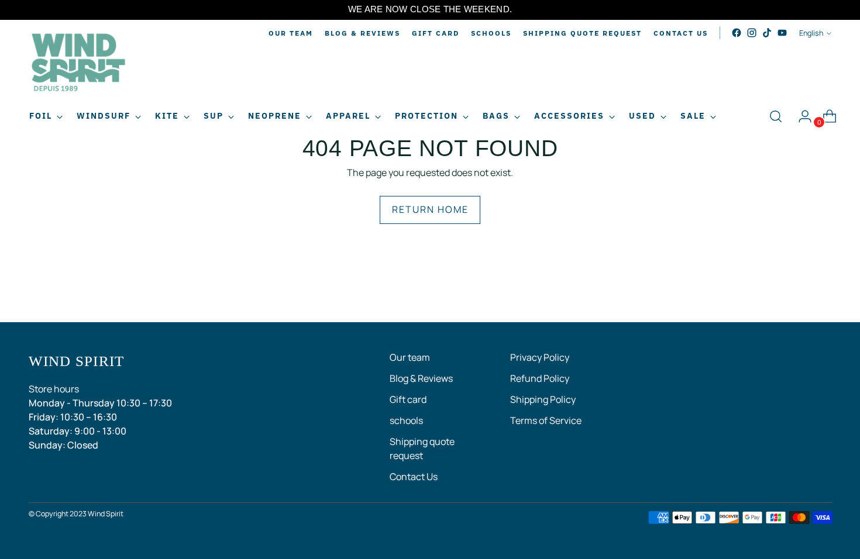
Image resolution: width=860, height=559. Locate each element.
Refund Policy (539, 378)
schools (406, 420)
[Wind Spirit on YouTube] (782, 32)
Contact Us (414, 476)
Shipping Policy (543, 399)
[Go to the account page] (800, 116)
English (811, 33)
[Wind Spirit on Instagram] (752, 32)
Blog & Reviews (421, 378)
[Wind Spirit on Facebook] (736, 32)
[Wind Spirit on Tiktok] (767, 32)
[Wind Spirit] (78, 64)
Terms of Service (546, 420)
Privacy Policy (539, 357)
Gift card (408, 399)
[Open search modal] (775, 116)
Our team (410, 357)
